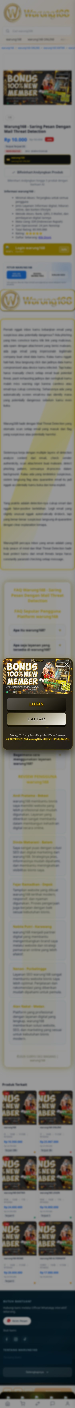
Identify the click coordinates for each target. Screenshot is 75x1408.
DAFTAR (36, 719)
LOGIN (36, 704)
